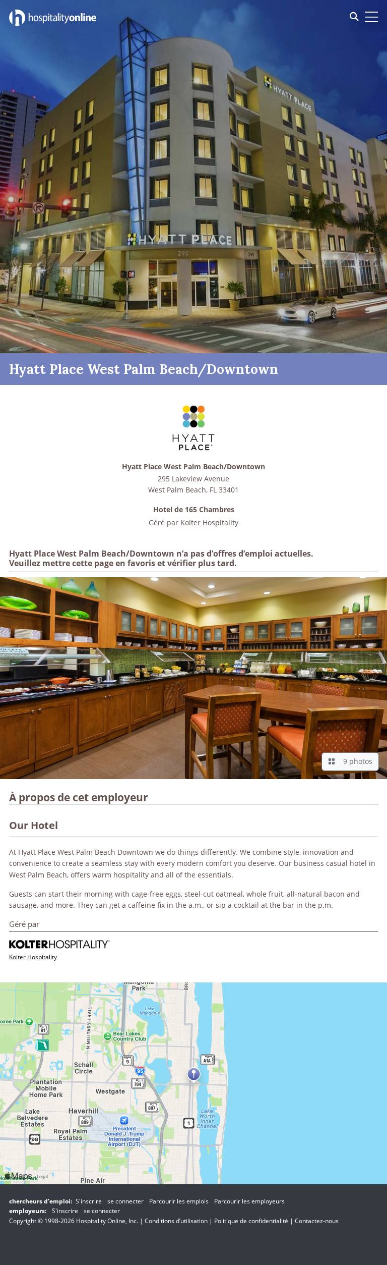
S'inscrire (89, 1201)
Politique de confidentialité (251, 1221)
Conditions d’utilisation (176, 1221)
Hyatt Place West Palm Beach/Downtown (193, 467)
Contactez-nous (317, 1221)
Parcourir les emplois (179, 1201)
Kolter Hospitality (209, 522)
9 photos (355, 761)
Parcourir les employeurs (249, 1201)
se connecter (125, 1201)
